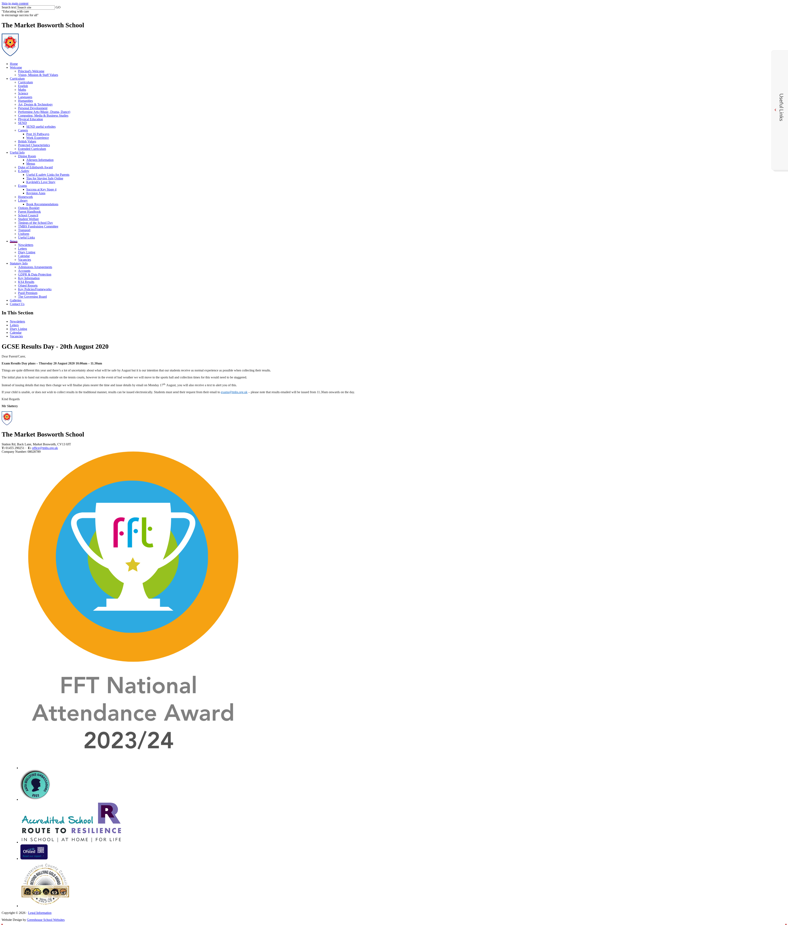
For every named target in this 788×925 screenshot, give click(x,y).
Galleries (15, 300)
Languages (25, 97)
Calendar (24, 256)
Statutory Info (19, 263)
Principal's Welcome (31, 71)
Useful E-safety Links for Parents (47, 174)
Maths (22, 89)
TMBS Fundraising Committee (38, 226)
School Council (28, 215)
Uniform (23, 234)
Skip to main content (15, 3)
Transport (24, 230)
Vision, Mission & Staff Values (38, 75)
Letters (22, 248)
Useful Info (17, 152)
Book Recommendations (42, 204)
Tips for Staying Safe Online (44, 178)
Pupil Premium (27, 293)
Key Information (29, 278)
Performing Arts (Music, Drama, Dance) (44, 112)
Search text (9, 7)
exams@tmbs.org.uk (234, 392)
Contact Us (17, 304)
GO (58, 7)
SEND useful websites (41, 126)
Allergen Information (40, 160)
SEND (22, 123)
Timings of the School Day (35, 222)
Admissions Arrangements (35, 267)
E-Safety (23, 171)
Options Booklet (28, 208)
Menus (30, 163)
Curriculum (17, 78)
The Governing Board (32, 296)
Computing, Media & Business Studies (43, 115)
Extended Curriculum (32, 149)
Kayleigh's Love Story (40, 182)
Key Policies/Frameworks (35, 289)
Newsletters (25, 245)
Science (23, 93)
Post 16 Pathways (37, 134)
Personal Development (32, 108)
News (13, 241)
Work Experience (37, 137)
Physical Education (30, 119)
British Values (27, 141)
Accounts (24, 270)
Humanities (25, 100)
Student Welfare (28, 219)
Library (23, 200)
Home (14, 63)
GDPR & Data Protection (34, 274)
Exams (22, 185)
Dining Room (27, 156)
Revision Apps (35, 193)
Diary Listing (26, 252)
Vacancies (24, 259)
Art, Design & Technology (35, 104)
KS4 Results (26, 282)
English (23, 86)
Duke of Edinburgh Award (35, 167)
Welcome (16, 67)
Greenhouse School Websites (46, 920)
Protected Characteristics (34, 145)
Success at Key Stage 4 (41, 189)
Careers (23, 130)
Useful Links (26, 237)
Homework (25, 197)
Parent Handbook (29, 211)
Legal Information (40, 913)
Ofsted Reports (28, 285)
